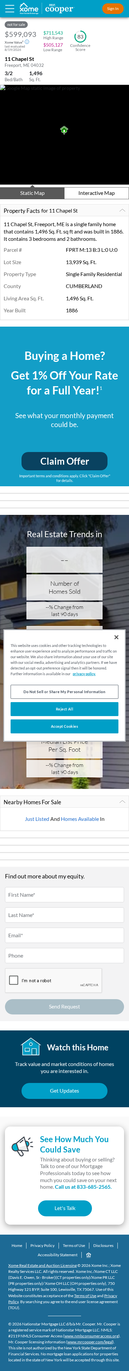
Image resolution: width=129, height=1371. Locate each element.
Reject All (64, 709)
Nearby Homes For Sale (32, 802)
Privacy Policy (42, 1245)
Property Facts (41, 210)
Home (17, 1245)
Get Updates (64, 1090)
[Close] (116, 637)
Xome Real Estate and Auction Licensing (42, 1265)
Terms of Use (74, 1245)
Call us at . (83, 1186)
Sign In (113, 8)
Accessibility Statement (57, 1254)
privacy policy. (84, 674)
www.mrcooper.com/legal (89, 1341)
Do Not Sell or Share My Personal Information (64, 691)
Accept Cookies (64, 726)
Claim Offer (64, 461)
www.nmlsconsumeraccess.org (91, 1335)
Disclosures (103, 1245)
